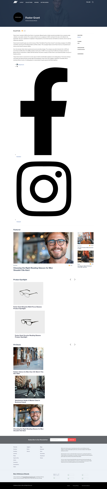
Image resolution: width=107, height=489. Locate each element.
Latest (21, 2)
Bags (79, 264)
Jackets (15, 453)
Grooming (42, 453)
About (68, 485)
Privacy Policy (76, 485)
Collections (29, 2)
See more (72, 283)
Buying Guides (44, 2)
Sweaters (15, 462)
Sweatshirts (16, 464)
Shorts (28, 451)
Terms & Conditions (86, 485)
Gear (41, 451)
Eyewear (15, 265)
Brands (36, 2)
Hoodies (15, 451)
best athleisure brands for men (29, 476)
